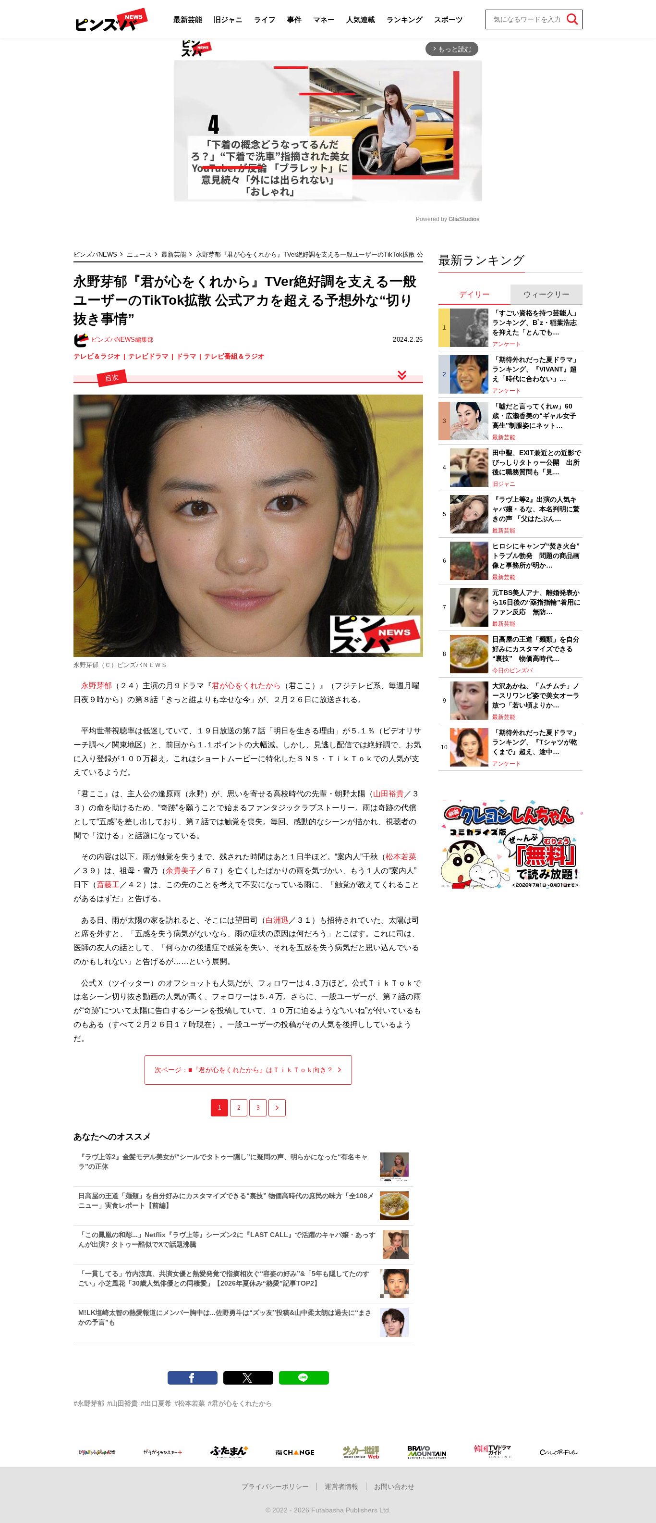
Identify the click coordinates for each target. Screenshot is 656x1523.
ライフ (265, 19)
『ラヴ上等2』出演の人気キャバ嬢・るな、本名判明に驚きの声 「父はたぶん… (536, 508)
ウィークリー (546, 294)
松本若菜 (401, 857)
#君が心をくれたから (240, 1403)
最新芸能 (187, 19)
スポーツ (448, 19)
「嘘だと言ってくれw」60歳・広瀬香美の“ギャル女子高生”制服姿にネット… (534, 415)
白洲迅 (277, 920)
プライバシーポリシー (275, 1486)
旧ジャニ (228, 19)
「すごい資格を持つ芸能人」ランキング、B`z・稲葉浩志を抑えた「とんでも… (536, 322)
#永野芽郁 (88, 1403)
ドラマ (186, 356)
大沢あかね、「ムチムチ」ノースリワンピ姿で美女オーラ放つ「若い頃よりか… (536, 695)
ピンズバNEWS (95, 254)
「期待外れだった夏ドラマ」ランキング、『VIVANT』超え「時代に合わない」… (536, 369)
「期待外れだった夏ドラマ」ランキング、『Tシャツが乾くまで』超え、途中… (536, 742)
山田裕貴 (388, 794)
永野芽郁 (96, 685)
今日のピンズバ (512, 670)
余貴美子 (181, 871)
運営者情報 (341, 1486)
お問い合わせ (394, 1486)
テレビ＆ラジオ (97, 356)
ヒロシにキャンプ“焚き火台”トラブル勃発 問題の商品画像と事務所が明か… (536, 555)
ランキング (405, 19)
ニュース (139, 254)
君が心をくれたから (246, 685)
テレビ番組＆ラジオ (234, 356)
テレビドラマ (148, 356)
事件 (294, 19)
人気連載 (360, 19)
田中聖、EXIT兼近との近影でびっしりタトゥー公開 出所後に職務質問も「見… (536, 462)
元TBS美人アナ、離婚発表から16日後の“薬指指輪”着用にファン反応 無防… (536, 602)
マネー (324, 19)
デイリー (474, 294)
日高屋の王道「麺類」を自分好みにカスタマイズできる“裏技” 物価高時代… (536, 648)
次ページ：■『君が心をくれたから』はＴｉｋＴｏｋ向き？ (244, 1070)
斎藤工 (108, 884)
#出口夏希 (156, 1403)
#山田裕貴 (122, 1403)
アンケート (506, 344)
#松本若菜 (189, 1403)
